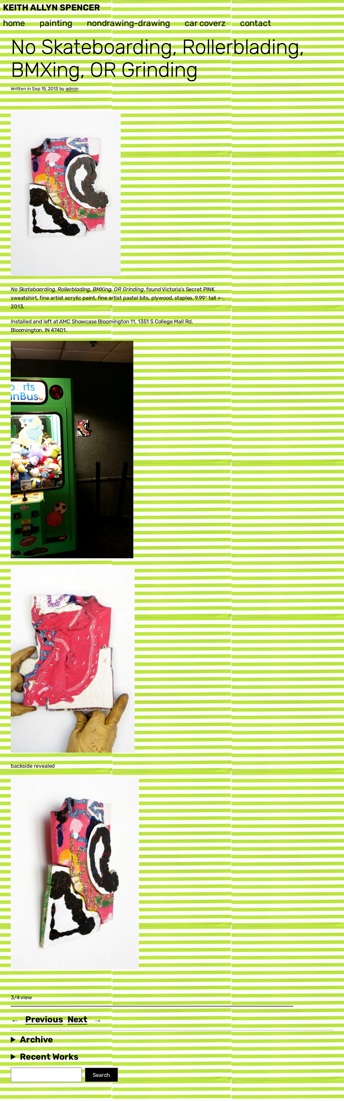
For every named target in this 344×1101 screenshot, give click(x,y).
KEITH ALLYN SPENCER (51, 7)
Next (77, 1019)
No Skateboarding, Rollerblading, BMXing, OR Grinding (157, 58)
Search (101, 1075)
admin (72, 88)
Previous (44, 1019)
